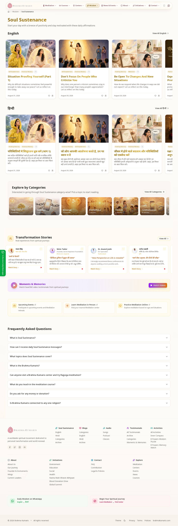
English (58, 432)
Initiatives (57, 460)
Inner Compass (157, 435)
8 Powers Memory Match (158, 446)
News (135, 474)
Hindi (57, 435)
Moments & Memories (136, 442)
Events (136, 471)
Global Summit (55, 484)
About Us (12, 464)
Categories (60, 439)
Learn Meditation (106, 502)
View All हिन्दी (160, 108)
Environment (54, 464)
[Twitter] (15, 447)
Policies (148, 520)
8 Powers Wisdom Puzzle (158, 440)
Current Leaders (14, 478)
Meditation (137, 464)
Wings (10, 474)
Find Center (119, 502)
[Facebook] (10, 447)
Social (51, 471)
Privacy (132, 520)
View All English (159, 33)
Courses (136, 478)
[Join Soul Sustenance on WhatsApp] (169, 6)
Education (53, 467)
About (13, 460)
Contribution (96, 467)
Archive (58, 442)
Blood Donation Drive (58, 481)
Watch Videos (159, 285)
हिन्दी (27, 502)
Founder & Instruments (18, 471)
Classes (106, 439)
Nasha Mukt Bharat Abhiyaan (61, 478)
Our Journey (13, 467)
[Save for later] (52, 96)
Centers (136, 467)
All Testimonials (133, 432)
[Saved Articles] (164, 6)
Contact (98, 460)
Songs (105, 432)
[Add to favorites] (49, 96)
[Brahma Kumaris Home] (20, 5)
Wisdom (15, 12)
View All (162, 238)
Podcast (106, 435)
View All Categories (153, 192)
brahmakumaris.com (161, 520)
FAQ (93, 464)
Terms (139, 520)
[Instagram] (20, 447)
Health (52, 474)
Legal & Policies (98, 471)
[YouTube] (25, 447)
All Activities (156, 432)
